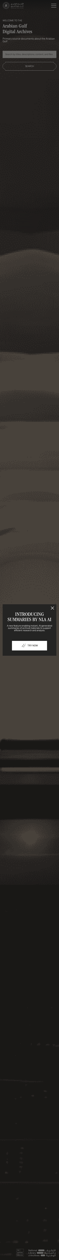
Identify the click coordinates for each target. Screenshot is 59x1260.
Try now (33, 646)
